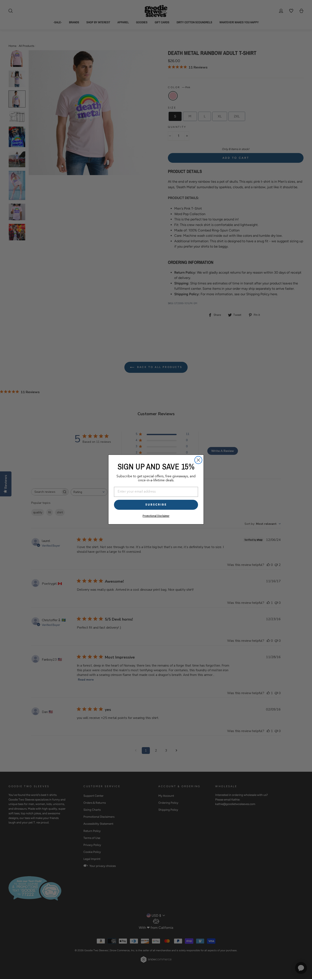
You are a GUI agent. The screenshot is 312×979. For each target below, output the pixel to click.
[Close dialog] (198, 460)
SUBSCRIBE (156, 505)
